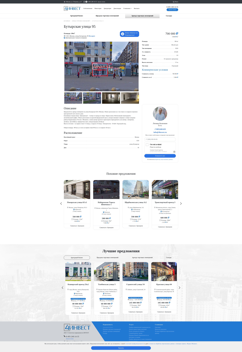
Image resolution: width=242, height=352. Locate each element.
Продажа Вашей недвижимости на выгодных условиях (139, 336)
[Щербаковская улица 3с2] (136, 189)
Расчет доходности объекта (136, 331)
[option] (101, 66)
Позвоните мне (160, 156)
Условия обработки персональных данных (164, 332)
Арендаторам (107, 8)
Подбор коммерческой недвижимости (139, 327)
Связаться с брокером (77, 226)
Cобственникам (87, 8)
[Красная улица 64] (164, 271)
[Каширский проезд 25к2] (78, 271)
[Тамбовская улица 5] (107, 271)
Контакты (136, 8)
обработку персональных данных (164, 159)
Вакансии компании (160, 329)
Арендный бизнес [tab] (77, 258)
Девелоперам (117, 8)
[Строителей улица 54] (135, 271)
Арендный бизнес (76, 16)
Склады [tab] (168, 257)
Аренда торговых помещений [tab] (142, 257)
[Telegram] (86, 1)
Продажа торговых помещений (107, 16)
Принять (121, 348)
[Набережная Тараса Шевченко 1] (106, 189)
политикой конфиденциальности (134, 343)
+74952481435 (160, 129)
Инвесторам (98, 8)
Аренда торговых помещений (142, 16)
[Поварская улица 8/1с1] (77, 189)
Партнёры (158, 327)
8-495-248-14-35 (92, 1)
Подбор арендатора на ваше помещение (140, 339)
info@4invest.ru (160, 132)
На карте (92, 36)
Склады (169, 16)
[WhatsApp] (84, 1)
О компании (127, 8)
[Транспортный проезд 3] (165, 189)
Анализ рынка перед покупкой (138, 329)
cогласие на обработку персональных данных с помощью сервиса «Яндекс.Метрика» (173, 343)
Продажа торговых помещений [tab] (107, 257)
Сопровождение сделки (135, 333)
